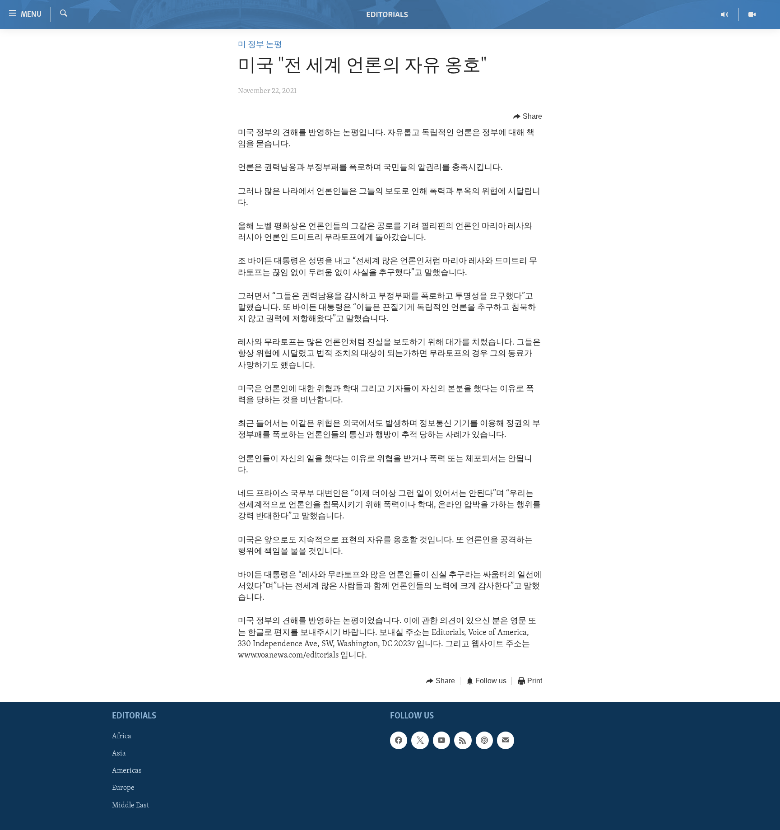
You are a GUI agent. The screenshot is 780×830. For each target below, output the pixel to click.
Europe (123, 788)
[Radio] (724, 14)
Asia (119, 753)
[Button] (527, 116)
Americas (127, 770)
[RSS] (462, 740)
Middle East (130, 805)
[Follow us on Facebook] (398, 740)
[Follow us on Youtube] (441, 740)
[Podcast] (484, 740)
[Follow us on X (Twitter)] (419, 740)
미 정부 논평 (260, 45)
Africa (121, 736)
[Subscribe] (505, 740)
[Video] (752, 14)
